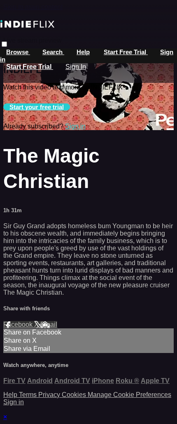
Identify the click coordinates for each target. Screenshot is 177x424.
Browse (18, 51)
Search (53, 51)
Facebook (18, 324)
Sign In (75, 66)
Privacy (50, 394)
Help (83, 51)
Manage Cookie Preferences (129, 394)
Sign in (75, 126)
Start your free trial (36, 106)
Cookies (75, 394)
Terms (28, 394)
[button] (4, 44)
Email (48, 324)
